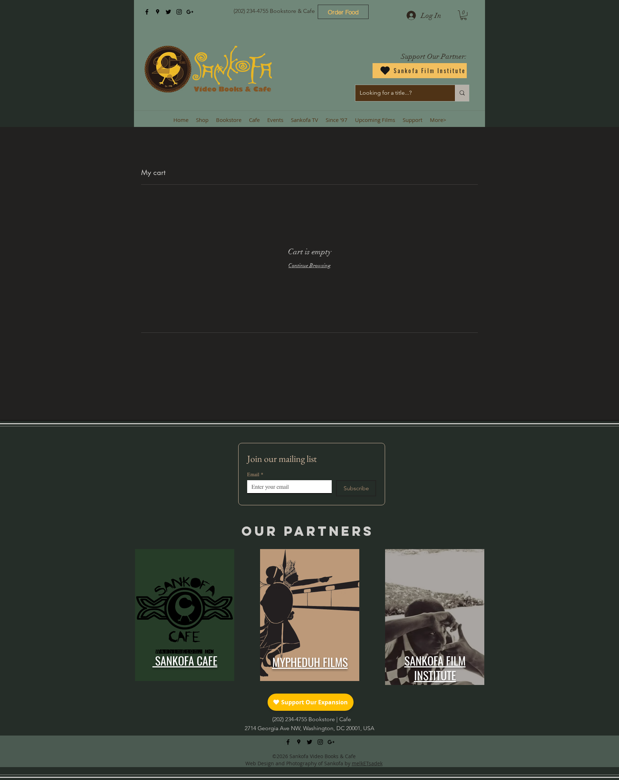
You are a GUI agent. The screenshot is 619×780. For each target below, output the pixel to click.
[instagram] (179, 11)
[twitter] (168, 11)
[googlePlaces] (157, 11)
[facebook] (146, 11)
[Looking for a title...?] (462, 93)
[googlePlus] (189, 11)
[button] (463, 15)
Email (255, 474)
